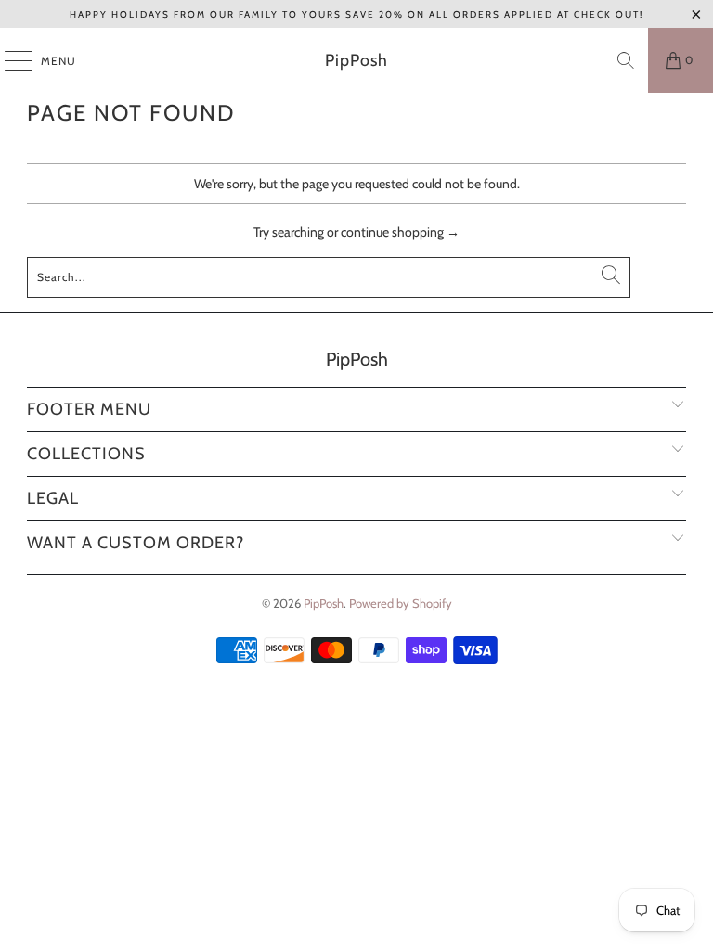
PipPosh (356, 60)
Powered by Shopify (400, 603)
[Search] (625, 60)
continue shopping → (400, 232)
